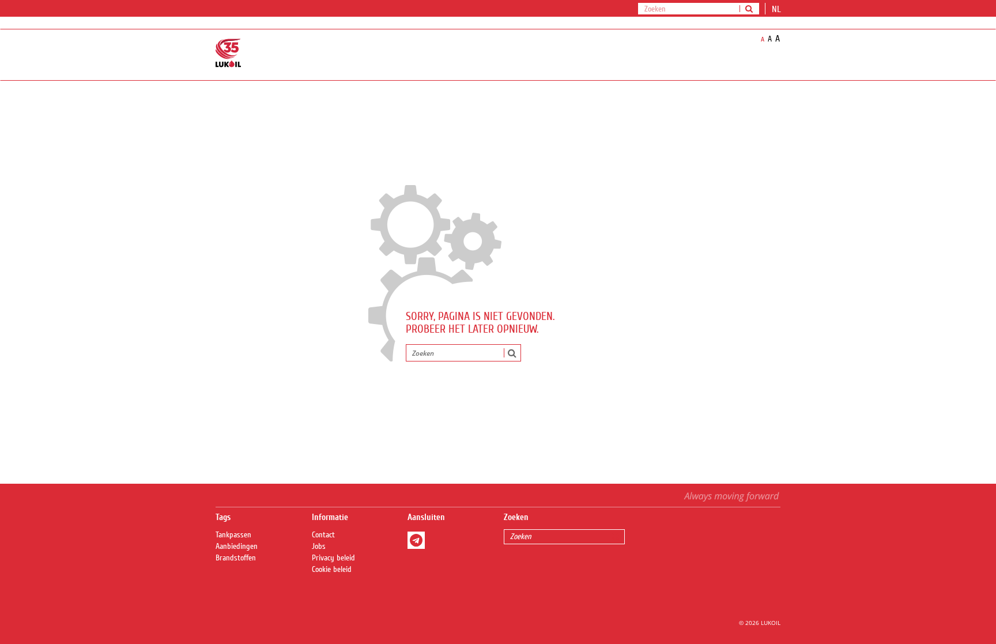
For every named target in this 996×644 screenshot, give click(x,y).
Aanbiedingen (237, 546)
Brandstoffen (236, 558)
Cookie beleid (332, 569)
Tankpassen (233, 535)
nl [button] (777, 9)
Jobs (319, 546)
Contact (323, 535)
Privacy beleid (333, 558)
